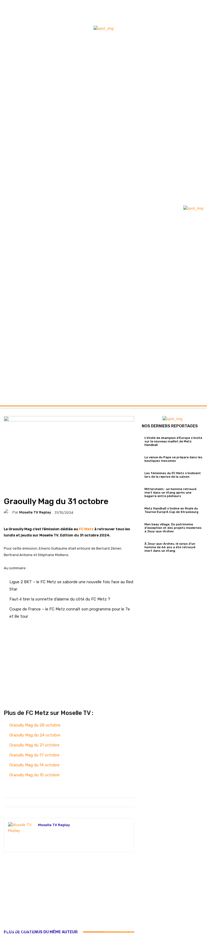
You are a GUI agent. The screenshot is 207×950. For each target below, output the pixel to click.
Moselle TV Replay (35, 512)
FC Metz (86, 529)
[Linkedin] (197, 20)
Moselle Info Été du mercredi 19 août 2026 (19, 934)
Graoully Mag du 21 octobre (34, 745)
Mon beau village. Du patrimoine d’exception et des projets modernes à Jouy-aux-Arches (173, 528)
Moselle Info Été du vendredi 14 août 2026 (118, 934)
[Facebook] (179, 11)
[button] (197, 394)
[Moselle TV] (31, 207)
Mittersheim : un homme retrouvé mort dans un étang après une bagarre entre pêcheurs (170, 492)
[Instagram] (188, 11)
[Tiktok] (188, 20)
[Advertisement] (69, 890)
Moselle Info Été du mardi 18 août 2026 (52, 935)
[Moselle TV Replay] (8, 512)
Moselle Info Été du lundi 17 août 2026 (85, 935)
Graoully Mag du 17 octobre (34, 755)
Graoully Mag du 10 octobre (34, 775)
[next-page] (8, 947)
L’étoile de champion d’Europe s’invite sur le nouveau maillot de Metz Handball (173, 441)
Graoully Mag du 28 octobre (34, 725)
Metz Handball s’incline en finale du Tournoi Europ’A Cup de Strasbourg (171, 510)
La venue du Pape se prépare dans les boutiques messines (173, 459)
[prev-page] (5, 947)
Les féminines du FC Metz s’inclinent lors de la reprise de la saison (172, 475)
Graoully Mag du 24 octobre (34, 735)
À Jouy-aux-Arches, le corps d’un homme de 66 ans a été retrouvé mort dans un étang (169, 547)
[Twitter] (197, 11)
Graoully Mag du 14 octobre (34, 765)
